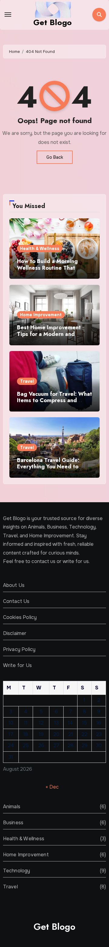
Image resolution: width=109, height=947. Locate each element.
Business (13, 822)
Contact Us (16, 601)
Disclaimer (15, 633)
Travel (27, 381)
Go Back (54, 157)
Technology (16, 870)
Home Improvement (41, 314)
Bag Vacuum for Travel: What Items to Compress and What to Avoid (54, 400)
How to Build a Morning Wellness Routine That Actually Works (47, 267)
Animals (11, 806)
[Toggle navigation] (8, 14)
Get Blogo (52, 22)
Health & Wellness (39, 248)
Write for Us (17, 665)
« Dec (52, 786)
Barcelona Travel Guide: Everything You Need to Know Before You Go (48, 466)
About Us (14, 585)
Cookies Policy (20, 617)
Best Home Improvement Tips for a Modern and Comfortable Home (49, 334)
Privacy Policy (19, 649)
